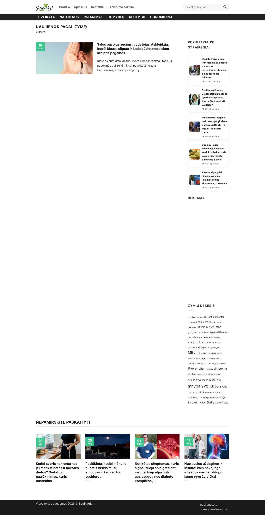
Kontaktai (97, 7)
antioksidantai (216, 316)
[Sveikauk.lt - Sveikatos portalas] (45, 7)
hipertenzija (204, 332)
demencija (216, 322)
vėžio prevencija (209, 397)
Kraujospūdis (196, 342)
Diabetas (192, 327)
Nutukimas (211, 359)
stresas (217, 374)
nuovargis (201, 358)
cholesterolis (203, 321)
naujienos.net (209, 504)
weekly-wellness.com (214, 509)
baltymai (191, 322)
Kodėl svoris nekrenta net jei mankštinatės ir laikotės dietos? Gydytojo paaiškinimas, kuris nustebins (57, 472)
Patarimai (93, 17)
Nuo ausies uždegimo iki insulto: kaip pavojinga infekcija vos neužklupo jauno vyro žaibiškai (203, 470)
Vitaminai (218, 392)
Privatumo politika (121, 7)
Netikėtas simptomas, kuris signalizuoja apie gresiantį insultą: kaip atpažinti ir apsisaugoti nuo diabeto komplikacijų (157, 472)
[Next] (229, 464)
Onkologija (213, 363)
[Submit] (225, 7)
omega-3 (202, 363)
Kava (211, 337)
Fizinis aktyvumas (209, 327)
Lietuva (207, 342)
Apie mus (80, 7)
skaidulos (192, 374)
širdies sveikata (218, 402)
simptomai (220, 368)
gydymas (193, 332)
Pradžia (64, 7)
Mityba (194, 352)
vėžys (222, 397)
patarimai (222, 364)
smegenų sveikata (205, 374)
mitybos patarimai (208, 353)
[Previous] (35, 464)
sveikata (210, 386)
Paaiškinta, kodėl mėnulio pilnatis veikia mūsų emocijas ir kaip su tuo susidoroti (105, 470)
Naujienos (69, 17)
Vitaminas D (194, 397)
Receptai (137, 17)
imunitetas (194, 337)
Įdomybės (115, 17)
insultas (204, 337)
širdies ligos (197, 402)
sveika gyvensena (198, 379)
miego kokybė (213, 348)
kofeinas (217, 338)
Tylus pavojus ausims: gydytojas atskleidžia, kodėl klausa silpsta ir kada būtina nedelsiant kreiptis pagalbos (133, 48)
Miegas (202, 347)
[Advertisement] (208, 252)
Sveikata (46, 17)
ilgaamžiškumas (219, 332)
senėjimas (209, 369)
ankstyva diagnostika (197, 317)
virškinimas (205, 392)
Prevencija (196, 368)
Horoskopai (161, 17)
